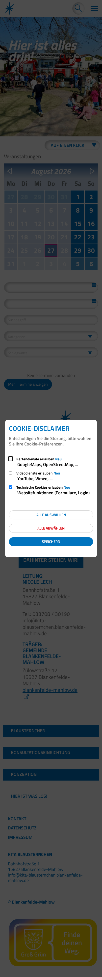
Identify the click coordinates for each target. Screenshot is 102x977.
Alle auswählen (51, 515)
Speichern (51, 541)
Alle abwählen (51, 528)
